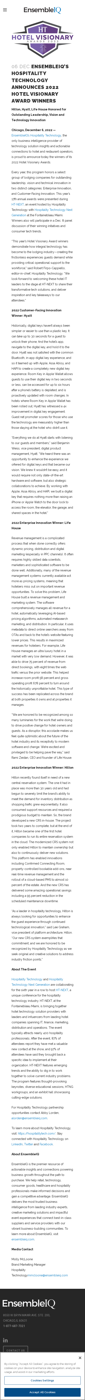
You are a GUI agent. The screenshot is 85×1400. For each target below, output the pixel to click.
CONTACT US (15, 1350)
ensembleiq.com (23, 1239)
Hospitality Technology (27, 979)
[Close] (80, 1357)
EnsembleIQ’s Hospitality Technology (36, 135)
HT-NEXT (18, 204)
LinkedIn (17, 1144)
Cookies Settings (42, 1380)
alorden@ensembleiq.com (29, 1118)
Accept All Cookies (42, 1392)
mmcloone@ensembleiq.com (48, 1275)
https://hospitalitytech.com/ (36, 1133)
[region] (42, 1376)
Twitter (28, 1144)
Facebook (46, 1144)
